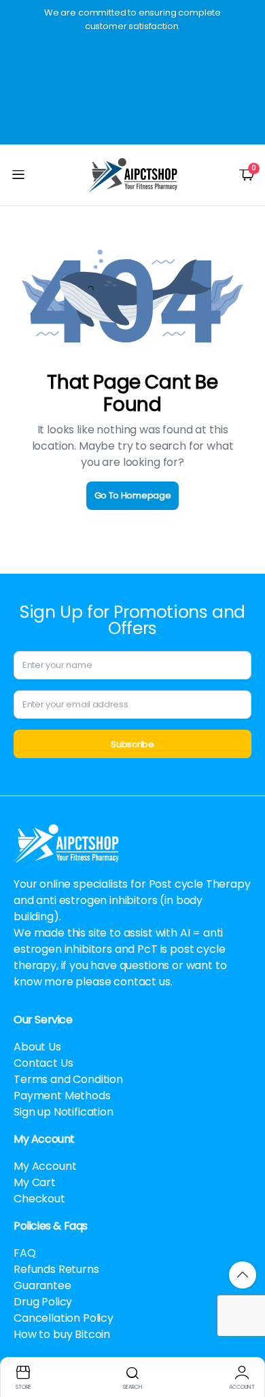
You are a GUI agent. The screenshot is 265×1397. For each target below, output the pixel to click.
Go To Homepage (132, 495)
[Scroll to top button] (242, 1274)
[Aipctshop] (133, 175)
